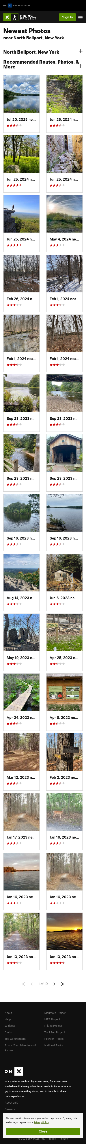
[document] (43, 1125)
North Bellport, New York (31, 51)
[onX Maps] (14, 1074)
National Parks (53, 1045)
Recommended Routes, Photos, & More (41, 64)
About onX (11, 1102)
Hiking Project (53, 1025)
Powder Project (54, 1038)
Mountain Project (54, 1013)
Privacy (64, 1138)
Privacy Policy (41, 1122)
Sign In (67, 17)
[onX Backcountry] (17, 6)
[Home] (22, 17)
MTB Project (52, 1019)
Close (43, 1131)
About (8, 1013)
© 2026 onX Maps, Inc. (31, 1138)
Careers (10, 1109)
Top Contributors (15, 1038)
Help (8, 1019)
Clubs (8, 1032)
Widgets (10, 1025)
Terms (52, 1138)
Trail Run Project (54, 1032)
